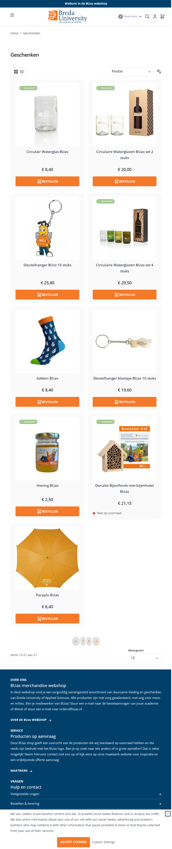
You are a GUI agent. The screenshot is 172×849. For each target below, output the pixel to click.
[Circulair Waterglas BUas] (47, 115)
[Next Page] (96, 641)
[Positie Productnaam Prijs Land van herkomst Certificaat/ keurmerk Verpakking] (131, 71)
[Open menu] (12, 15)
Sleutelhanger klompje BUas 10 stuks (124, 378)
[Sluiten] (167, 813)
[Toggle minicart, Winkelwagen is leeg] (162, 16)
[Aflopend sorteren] (159, 71)
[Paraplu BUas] (47, 558)
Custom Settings (103, 842)
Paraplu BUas (47, 595)
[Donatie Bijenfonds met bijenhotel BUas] (124, 448)
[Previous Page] (76, 641)
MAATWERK (18, 771)
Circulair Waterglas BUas (47, 152)
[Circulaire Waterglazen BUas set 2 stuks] (124, 115)
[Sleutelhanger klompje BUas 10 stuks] (124, 341)
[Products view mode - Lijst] (21, 71)
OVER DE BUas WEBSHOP (28, 720)
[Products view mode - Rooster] (15, 71)
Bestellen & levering (24, 804)
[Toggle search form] (147, 16)
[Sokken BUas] (47, 341)
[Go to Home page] (67, 16)
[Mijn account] (154, 16)
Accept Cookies (73, 842)
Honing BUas (47, 486)
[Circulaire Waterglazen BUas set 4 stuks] (124, 228)
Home (14, 33)
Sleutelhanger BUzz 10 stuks (47, 265)
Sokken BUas (47, 378)
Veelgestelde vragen (24, 794)
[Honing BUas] (47, 448)
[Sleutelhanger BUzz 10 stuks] (47, 228)
